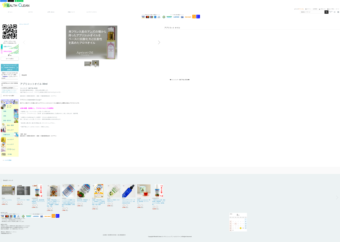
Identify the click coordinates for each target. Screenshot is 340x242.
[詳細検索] (330, 12)
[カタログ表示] (338, 12)
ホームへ (10, 12)
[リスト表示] (334, 12)
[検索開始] (326, 12)
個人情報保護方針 (122, 235)
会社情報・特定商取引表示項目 (110, 235)
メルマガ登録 (7, 160)
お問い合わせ (50, 12)
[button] (24, 42)
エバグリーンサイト (92, 12)
